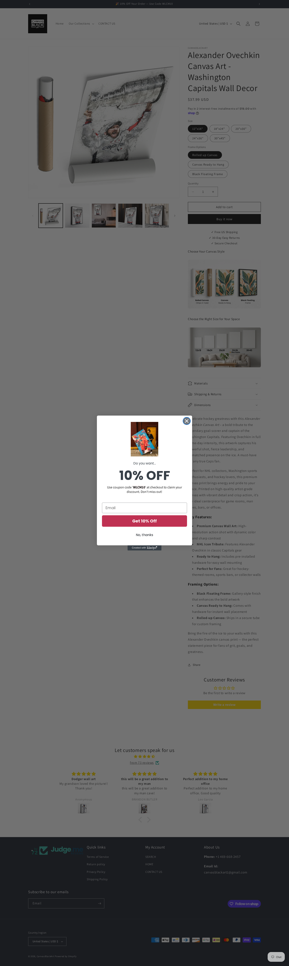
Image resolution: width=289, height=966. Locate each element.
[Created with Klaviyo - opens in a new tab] (144, 547)
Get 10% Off (144, 521)
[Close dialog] (186, 421)
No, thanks (144, 534)
